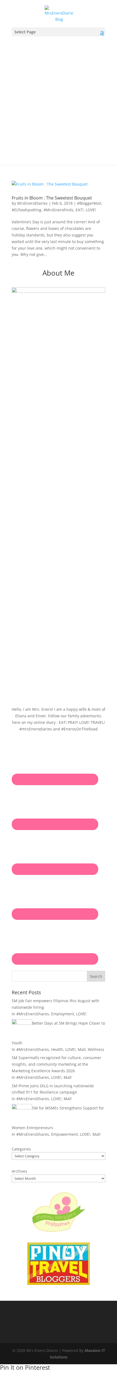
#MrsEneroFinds (58, 209)
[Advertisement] (58, 98)
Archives (19, 1171)
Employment (62, 1013)
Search (96, 976)
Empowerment (64, 1134)
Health (57, 1049)
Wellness (96, 1049)
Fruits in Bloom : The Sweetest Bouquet (52, 198)
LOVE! (91, 209)
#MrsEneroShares (32, 1013)
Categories (21, 1149)
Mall (82, 1049)
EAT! (80, 209)
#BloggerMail (89, 203)
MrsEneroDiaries (32, 203)
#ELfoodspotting (26, 209)
